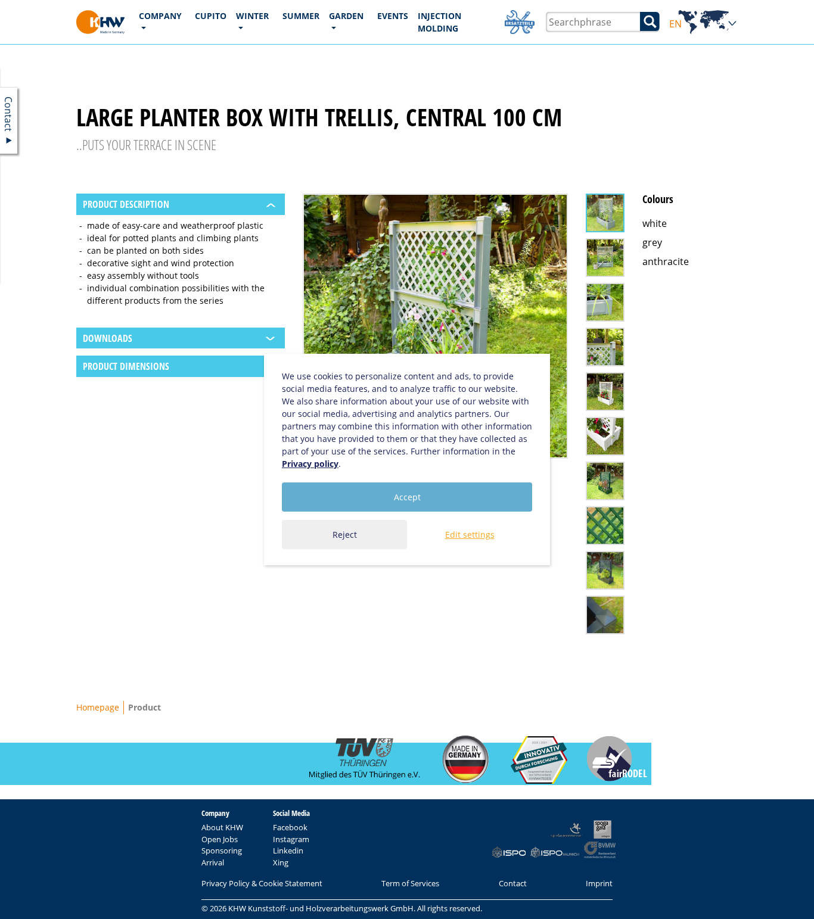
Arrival (212, 862)
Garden (346, 15)
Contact (513, 883)
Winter (252, 15)
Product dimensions (126, 366)
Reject (345, 534)
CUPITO (210, 15)
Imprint (599, 883)
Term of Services (410, 883)
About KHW (222, 827)
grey (652, 242)
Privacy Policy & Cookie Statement (261, 883)
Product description (126, 204)
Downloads (107, 338)
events (392, 15)
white (654, 223)
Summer (300, 15)
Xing (280, 862)
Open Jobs (219, 839)
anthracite (665, 261)
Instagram (291, 839)
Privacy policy (310, 463)
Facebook (290, 827)
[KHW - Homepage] (100, 22)
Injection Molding (439, 22)
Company (160, 15)
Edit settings (470, 534)
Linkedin (288, 850)
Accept (407, 497)
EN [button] (703, 24)
